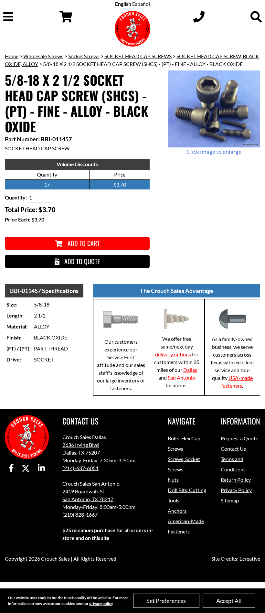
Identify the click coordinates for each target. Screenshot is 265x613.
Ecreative (249, 558)
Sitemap (230, 500)
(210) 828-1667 (80, 514)
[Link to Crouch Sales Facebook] (11, 468)
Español (141, 4)
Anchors (177, 511)
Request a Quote (239, 438)
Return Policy (236, 480)
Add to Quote (81, 261)
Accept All (229, 600)
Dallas (190, 370)
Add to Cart (83, 243)
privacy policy (100, 603)
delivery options (173, 354)
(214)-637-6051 (80, 468)
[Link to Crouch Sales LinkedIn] (41, 468)
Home (11, 56)
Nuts (173, 480)
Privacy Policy (236, 490)
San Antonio (181, 377)
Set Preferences (166, 600)
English (123, 4)
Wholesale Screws (43, 56)
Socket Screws (84, 56)
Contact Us (233, 449)
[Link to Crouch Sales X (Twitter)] (26, 468)
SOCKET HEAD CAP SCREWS (138, 56)
